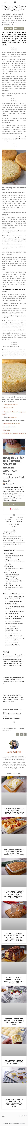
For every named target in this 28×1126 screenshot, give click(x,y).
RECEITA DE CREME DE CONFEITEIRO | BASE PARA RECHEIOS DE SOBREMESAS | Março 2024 (14, 1103)
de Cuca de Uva (12, 417)
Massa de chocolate (9, 407)
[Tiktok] (20, 1115)
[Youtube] (26, 1115)
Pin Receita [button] (15, 509)
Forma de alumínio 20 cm (11, 423)
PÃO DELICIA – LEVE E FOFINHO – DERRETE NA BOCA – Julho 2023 (14, 1061)
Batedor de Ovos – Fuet (9, 427)
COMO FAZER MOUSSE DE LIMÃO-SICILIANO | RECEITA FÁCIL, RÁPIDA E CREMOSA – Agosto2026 (14, 811)
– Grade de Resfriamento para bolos (14, 433)
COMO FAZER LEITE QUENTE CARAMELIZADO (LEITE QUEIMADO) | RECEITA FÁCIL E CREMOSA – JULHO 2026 (14, 937)
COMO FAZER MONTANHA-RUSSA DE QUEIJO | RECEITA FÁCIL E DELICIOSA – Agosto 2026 (14, 852)
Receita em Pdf (15, 504)
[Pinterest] (24, 1115)
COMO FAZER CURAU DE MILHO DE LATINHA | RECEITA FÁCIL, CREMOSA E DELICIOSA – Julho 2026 (14, 894)
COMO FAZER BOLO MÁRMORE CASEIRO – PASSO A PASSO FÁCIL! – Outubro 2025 (14, 980)
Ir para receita (9, 28)
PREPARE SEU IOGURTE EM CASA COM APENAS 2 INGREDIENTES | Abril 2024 (14, 1021)
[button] (15, 2)
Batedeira (6, 430)
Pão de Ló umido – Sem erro (10, 404)
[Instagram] (22, 1115)
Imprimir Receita (19, 28)
